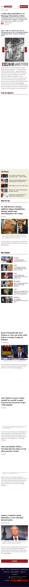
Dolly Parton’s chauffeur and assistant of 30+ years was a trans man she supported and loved (21, 293)
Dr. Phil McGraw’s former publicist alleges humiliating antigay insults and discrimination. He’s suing (13, 210)
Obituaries (16, 258)
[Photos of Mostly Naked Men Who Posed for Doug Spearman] (7, 283)
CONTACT (3, 569)
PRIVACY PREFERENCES (15, 572)
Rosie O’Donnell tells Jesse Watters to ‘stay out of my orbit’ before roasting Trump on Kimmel (14, 336)
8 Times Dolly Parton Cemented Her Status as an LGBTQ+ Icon (20, 276)
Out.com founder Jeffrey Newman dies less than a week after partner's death (13, 448)
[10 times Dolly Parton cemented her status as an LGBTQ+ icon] (7, 275)
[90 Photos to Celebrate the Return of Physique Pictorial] (4, 190)
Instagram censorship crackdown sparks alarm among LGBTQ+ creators (17, 196)
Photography (17, 281)
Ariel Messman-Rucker (5, 522)
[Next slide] (26, 49)
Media (6, 10)
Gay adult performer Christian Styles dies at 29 (20, 260)
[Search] (18, 6)
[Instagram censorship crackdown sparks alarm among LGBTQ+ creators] (4, 195)
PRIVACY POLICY (7, 572)
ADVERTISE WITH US (24, 569)
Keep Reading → (5, 245)
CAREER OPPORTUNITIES (15, 569)
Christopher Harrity (9, 22)
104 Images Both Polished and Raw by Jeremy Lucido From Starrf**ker (18, 180)
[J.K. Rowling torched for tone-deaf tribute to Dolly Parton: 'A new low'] (7, 267)
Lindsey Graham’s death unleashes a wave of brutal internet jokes (12, 517)
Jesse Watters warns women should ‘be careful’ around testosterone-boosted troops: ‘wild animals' (13, 401)
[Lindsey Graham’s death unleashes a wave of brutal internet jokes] (14, 532)
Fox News (20, 361)
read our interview (20, 71)
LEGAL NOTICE (14, 574)
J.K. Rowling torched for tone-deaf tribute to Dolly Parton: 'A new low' (20, 268)
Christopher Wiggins (5, 342)
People (15, 265)
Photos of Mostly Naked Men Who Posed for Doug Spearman (21, 284)
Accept (19, 580)
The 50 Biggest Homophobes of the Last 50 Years (21, 301)
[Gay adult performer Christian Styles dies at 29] (7, 259)
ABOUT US (8, 569)
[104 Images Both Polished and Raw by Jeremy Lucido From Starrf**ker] (4, 180)
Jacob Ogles (4, 216)
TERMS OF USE (22, 572)
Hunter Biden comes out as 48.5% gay (18, 185)
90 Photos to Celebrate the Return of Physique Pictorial (18, 190)
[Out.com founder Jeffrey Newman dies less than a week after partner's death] (14, 464)
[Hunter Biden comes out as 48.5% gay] (4, 185)
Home (2, 10)
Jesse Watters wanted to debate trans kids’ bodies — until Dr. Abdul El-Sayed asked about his (18, 177)
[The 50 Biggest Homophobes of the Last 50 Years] (7, 299)
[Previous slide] (3, 49)
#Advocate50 (17, 297)
